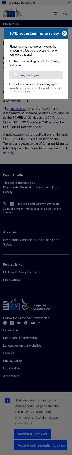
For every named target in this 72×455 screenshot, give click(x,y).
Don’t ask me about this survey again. (35, 84)
